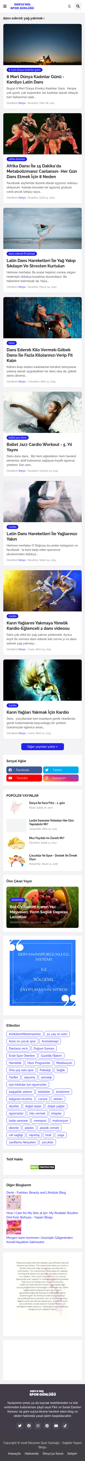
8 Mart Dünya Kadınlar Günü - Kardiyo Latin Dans (35, 79)
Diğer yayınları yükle (41, 746)
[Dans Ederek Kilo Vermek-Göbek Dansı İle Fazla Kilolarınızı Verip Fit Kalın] (42, 317)
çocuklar (47, 1142)
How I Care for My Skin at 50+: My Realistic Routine (42, 1213)
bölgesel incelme (20, 1099)
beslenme (63, 1091)
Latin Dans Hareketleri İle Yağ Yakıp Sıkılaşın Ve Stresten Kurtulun (41, 263)
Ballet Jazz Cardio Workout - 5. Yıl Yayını (39, 447)
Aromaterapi (50, 1041)
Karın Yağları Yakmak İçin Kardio (38, 712)
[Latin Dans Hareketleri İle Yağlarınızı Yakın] (42, 501)
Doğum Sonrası (44, 1048)
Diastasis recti (18, 1048)
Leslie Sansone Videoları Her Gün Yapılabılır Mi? (51, 822)
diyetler (14, 1106)
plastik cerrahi (49, 1128)
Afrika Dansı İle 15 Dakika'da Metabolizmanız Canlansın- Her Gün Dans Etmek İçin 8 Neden (42, 171)
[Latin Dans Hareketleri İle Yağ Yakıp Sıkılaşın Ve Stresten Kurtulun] (42, 228)
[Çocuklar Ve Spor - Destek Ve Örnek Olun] (16, 860)
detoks (58, 1099)
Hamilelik (15, 1063)
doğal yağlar (56, 1106)
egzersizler (16, 1113)
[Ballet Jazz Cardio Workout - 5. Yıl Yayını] (42, 412)
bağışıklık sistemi (20, 1091)
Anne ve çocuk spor (22, 1041)
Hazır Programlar (38, 1063)
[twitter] (19, 1425)
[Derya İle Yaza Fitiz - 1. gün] (16, 808)
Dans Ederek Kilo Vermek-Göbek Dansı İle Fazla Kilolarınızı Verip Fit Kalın (40, 355)
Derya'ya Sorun (53, 1453)
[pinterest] (47, 1425)
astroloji (46, 1077)
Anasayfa (14, 1453)
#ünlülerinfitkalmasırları (25, 1034)
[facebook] (28, 1425)
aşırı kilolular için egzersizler (28, 1084)
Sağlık (61, 1070)
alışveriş (29, 1077)
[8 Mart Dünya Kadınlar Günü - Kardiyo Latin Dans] (42, 44)
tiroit (48, 1135)
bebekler (44, 1091)
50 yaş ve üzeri (57, 1034)
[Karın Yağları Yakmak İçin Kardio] (42, 680)
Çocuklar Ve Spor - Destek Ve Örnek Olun (53, 857)
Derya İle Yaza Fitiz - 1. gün (47, 803)
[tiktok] (65, 1425)
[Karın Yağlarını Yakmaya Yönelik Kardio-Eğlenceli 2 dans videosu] (42, 590)
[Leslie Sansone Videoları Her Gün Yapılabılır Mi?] (16, 825)
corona (42, 1099)
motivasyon (60, 1120)
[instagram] (37, 1425)
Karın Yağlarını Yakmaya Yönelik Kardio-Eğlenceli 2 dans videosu (38, 626)
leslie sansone (18, 1120)
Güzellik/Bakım (51, 1055)
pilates (29, 1128)
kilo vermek (37, 1113)
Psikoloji (45, 1070)
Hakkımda (32, 1453)
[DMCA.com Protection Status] (42, 1169)
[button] (5, 6)
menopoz (40, 1120)
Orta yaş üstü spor (21, 1070)
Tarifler (13, 1077)
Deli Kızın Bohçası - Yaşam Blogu (29, 1217)
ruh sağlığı (16, 1135)
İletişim (72, 1453)
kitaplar (56, 1113)
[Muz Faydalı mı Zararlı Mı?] (16, 843)
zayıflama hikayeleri (22, 1142)
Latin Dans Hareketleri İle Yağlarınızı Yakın (42, 536)
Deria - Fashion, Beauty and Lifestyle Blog (36, 1192)
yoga (60, 1135)
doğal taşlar (33, 1106)
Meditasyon (64, 1063)
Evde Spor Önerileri (22, 1055)
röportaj (34, 1135)
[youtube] (56, 1425)
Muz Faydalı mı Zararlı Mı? (46, 838)
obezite (14, 1128)
